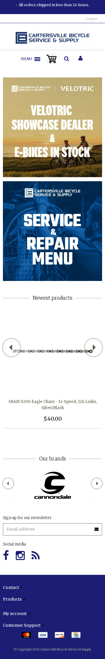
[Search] (66, 59)
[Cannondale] (53, 485)
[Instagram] (20, 555)
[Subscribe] (52, 527)
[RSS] (36, 555)
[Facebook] (6, 555)
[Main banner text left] (52, 127)
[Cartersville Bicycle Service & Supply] (53, 38)
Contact (91, 19)
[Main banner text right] (52, 230)
